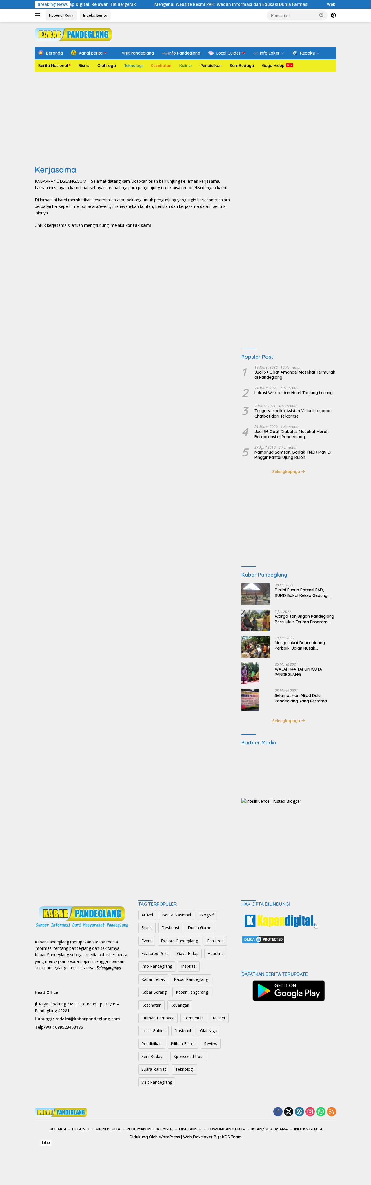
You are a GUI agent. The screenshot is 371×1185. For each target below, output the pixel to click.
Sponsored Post (189, 1056)
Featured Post (154, 953)
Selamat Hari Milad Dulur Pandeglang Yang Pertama (301, 698)
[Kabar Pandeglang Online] (73, 34)
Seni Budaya (242, 65)
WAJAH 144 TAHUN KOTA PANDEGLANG (298, 671)
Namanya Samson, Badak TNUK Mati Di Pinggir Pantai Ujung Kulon (292, 455)
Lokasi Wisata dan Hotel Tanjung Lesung (293, 392)
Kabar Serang (154, 992)
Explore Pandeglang (179, 940)
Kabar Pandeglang (191, 979)
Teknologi (133, 65)
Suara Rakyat (153, 1069)
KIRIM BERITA (108, 1129)
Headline (216, 953)
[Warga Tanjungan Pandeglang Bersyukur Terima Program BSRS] (255, 620)
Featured (215, 940)
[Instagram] (310, 1112)
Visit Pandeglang (156, 1082)
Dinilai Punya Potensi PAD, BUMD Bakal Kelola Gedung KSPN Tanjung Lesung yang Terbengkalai (301, 592)
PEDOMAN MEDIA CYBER (150, 1129)
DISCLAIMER (190, 1129)
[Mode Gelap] (333, 15)
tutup (46, 1143)
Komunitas (193, 1018)
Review (210, 1043)
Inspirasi (189, 966)
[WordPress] (299, 1112)
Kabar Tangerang (192, 992)
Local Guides (153, 1030)
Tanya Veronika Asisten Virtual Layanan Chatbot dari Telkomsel (293, 413)
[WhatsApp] (320, 1112)
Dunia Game (199, 927)
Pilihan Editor (183, 1043)
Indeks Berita (95, 15)
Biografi (207, 915)
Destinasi (170, 927)
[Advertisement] (185, 118)
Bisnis (84, 65)
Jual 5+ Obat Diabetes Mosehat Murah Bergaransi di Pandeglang (291, 434)
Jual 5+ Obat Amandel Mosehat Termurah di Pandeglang (294, 374)
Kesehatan (161, 65)
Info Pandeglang (156, 966)
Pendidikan (211, 65)
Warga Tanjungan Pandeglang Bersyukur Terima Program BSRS (304, 619)
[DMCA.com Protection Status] (263, 938)
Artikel (147, 915)
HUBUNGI (80, 1129)
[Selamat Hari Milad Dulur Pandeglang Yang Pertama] (250, 700)
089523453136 (69, 1027)
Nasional (182, 1030)
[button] (322, 15)
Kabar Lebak (153, 979)
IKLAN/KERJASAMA (269, 1129)
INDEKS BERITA (308, 1129)
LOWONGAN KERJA (226, 1129)
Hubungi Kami (61, 15)
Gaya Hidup (273, 65)
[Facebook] (278, 1112)
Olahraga (106, 65)
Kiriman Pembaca (157, 1018)
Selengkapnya (286, 471)
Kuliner (185, 65)
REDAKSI (58, 1129)
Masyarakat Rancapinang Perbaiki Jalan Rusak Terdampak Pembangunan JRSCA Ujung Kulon (301, 645)
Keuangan (179, 1005)
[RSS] (331, 1112)
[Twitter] (288, 1112)
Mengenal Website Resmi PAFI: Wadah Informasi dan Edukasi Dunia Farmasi (211, 4)
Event (146, 940)
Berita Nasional (53, 65)
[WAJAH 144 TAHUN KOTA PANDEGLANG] (250, 673)
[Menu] (39, 15)
